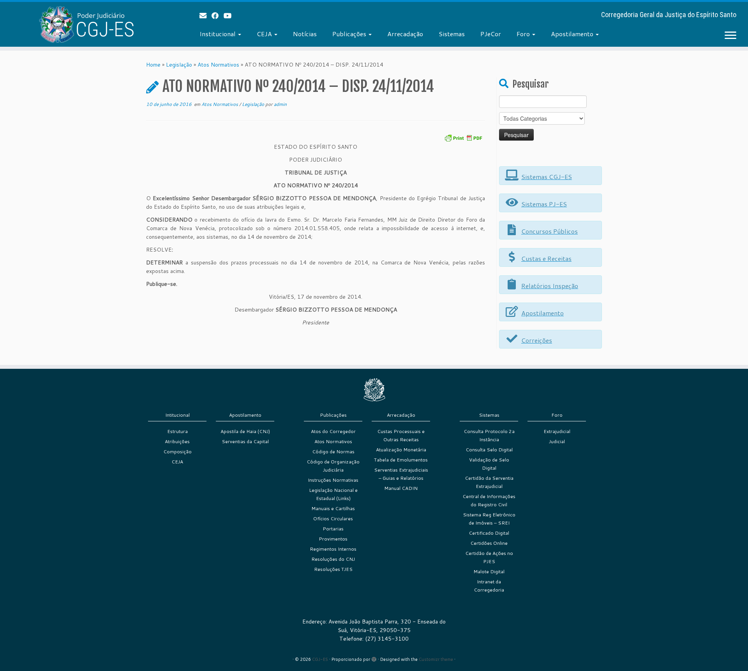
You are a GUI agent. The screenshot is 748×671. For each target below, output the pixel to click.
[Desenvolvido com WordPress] (374, 657)
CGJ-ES (320, 659)
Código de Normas (333, 451)
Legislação (179, 65)
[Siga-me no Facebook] (218, 16)
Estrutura (177, 431)
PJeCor (490, 33)
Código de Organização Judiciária (333, 465)
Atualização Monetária (401, 449)
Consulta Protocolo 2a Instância (489, 435)
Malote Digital (489, 571)
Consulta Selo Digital (489, 449)
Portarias (333, 528)
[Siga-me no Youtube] (230, 16)
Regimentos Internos (333, 549)
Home (153, 65)
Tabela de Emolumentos (401, 459)
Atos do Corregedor (333, 431)
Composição (177, 451)
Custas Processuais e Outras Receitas (401, 435)
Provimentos (333, 538)
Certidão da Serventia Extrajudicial (489, 482)
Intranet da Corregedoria (489, 585)
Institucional (218, 33)
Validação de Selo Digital (489, 463)
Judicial (557, 441)
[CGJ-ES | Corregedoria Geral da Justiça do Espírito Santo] (86, 24)
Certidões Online (489, 543)
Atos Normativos (218, 65)
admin (280, 104)
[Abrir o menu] (730, 36)
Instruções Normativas (333, 480)
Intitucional (177, 415)
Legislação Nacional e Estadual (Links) (333, 494)
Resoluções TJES (333, 569)
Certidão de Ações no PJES (489, 557)
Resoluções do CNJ (333, 559)
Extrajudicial (556, 431)
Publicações (350, 33)
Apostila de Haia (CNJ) (245, 431)
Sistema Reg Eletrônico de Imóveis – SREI (489, 518)
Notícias (305, 33)
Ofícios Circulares (333, 518)
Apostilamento (573, 33)
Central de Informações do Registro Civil (488, 500)
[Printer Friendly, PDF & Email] (463, 137)
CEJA (265, 33)
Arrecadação (405, 33)
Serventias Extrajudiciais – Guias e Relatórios (401, 474)
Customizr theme (436, 659)
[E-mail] (205, 16)
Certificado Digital (489, 533)
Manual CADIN (401, 488)
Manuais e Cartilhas (333, 508)
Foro (524, 33)
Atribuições (177, 441)
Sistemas (452, 33)
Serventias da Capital (245, 441)
